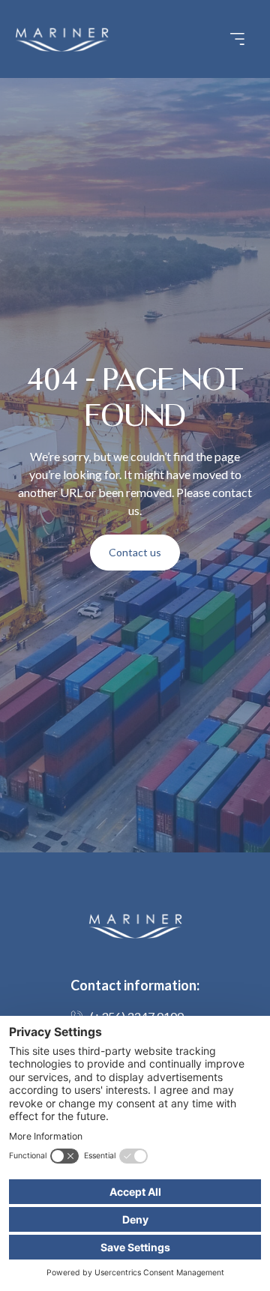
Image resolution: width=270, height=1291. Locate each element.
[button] (237, 39)
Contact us (135, 552)
